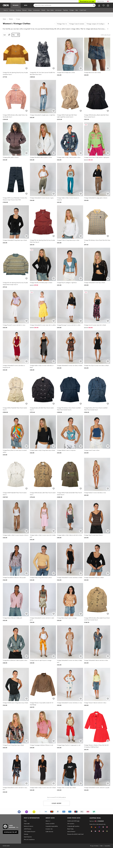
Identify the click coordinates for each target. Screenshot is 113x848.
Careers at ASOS (50, 823)
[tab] (6, 10)
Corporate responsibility (52, 826)
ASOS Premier (27, 829)
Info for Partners (71, 831)
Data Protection (28, 837)
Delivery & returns (28, 826)
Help (25, 821)
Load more (56, 803)
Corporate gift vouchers (73, 826)
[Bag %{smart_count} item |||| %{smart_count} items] (108, 5)
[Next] (108, 24)
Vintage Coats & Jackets (76, 24)
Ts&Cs (101, 845)
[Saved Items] (103, 5)
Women (11, 19)
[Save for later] (26, 68)
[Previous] (54, 24)
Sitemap (26, 834)
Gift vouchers (70, 823)
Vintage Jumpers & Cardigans (96, 24)
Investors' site (49, 829)
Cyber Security (49, 831)
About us (48, 821)
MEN (25, 5)
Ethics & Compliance (29, 839)
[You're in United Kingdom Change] (108, 1)
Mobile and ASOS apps (73, 821)
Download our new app (87, 1)
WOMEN (15, 5)
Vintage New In (62, 24)
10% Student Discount (29, 831)
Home (4, 19)
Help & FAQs (100, 1)
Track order (27, 823)
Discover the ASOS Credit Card (75, 834)
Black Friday (70, 829)
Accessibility (107, 845)
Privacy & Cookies (94, 845)
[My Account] (99, 5)
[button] (91, 827)
